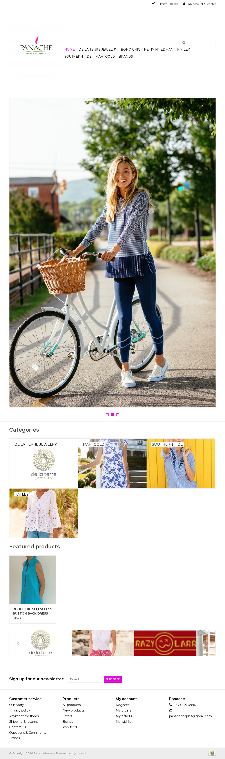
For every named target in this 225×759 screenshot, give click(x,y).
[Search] (184, 42)
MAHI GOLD (105, 56)
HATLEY (183, 49)
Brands (126, 56)
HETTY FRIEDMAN (158, 49)
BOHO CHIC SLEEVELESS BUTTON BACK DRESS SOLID (32, 611)
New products (73, 710)
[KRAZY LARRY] (103, 643)
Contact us (17, 727)
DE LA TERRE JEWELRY (98, 49)
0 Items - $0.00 (167, 3)
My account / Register (202, 3)
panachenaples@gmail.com (190, 716)
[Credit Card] (211, 753)
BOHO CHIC (130, 49)
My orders (123, 710)
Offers (67, 716)
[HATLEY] (40, 643)
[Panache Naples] (36, 49)
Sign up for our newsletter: (36, 679)
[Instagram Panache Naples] (212, 679)
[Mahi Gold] (112, 253)
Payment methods (24, 716)
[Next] (207, 254)
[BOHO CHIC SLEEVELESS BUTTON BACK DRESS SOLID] (32, 579)
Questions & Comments (27, 733)
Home (69, 49)
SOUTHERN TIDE (78, 56)
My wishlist (124, 722)
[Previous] (18, 254)
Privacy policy (19, 710)
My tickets (124, 716)
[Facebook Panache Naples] (188, 679)
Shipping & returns (23, 722)
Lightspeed (79, 753)
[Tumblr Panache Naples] (204, 679)
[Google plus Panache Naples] (196, 679)
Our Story (16, 705)
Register (122, 705)
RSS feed (70, 727)
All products (72, 705)
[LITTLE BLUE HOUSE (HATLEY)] (165, 643)
